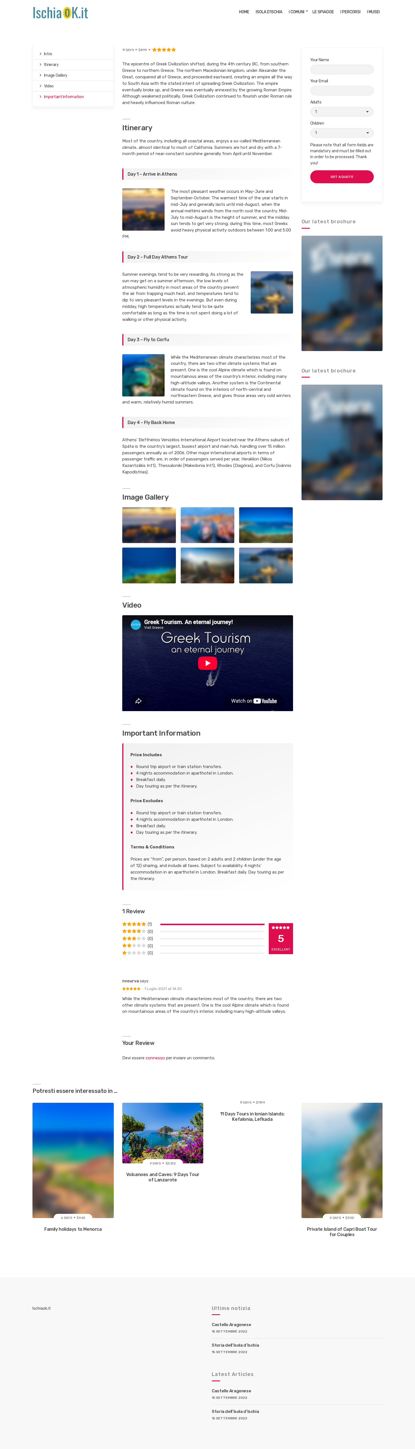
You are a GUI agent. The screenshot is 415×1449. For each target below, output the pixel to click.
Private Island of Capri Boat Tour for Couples (342, 1232)
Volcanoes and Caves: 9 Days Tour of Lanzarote (162, 1177)
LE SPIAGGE (323, 12)
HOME (244, 12)
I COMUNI (296, 12)
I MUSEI (373, 12)
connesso (155, 1057)
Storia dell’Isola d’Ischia (235, 1345)
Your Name (319, 60)
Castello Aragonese (231, 1324)
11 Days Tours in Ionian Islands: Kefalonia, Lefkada (252, 1116)
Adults (316, 102)
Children (317, 123)
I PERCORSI (350, 12)
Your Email (319, 81)
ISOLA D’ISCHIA (269, 12)
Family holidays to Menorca (73, 1229)
